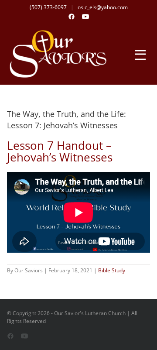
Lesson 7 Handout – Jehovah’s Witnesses (60, 151)
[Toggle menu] (140, 54)
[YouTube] (85, 16)
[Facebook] (71, 16)
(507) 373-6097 (48, 7)
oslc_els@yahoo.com (103, 7)
